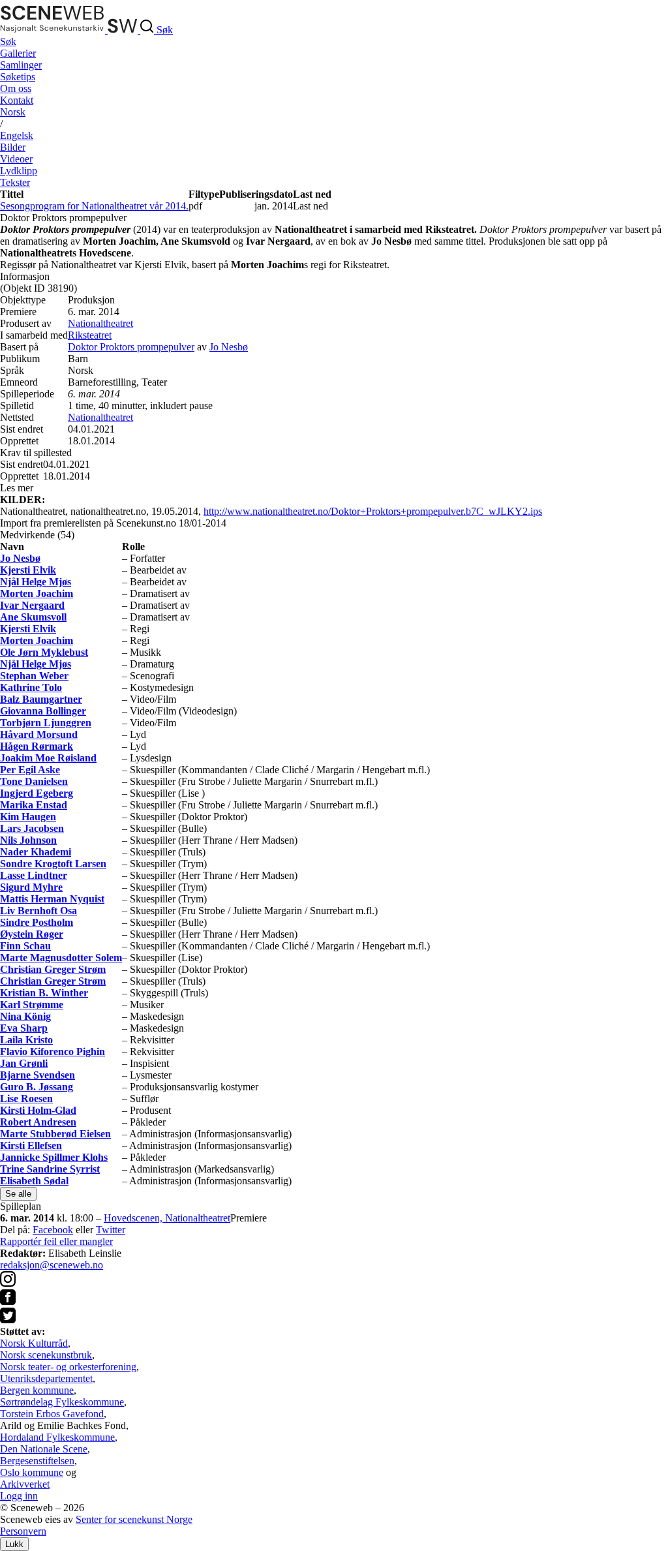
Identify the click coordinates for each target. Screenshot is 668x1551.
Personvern (23, 1531)
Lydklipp (18, 170)
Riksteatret (90, 335)
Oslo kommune (31, 1472)
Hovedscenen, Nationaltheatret (167, 1217)
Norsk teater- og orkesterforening (68, 1366)
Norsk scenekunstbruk (46, 1354)
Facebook (53, 1229)
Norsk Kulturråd (34, 1343)
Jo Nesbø (228, 346)
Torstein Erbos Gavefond (52, 1413)
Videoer (16, 158)
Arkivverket (25, 1484)
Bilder (12, 147)
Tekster (15, 182)
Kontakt (16, 100)
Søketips (17, 76)
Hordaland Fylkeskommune (57, 1437)
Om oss (15, 88)
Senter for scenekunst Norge (134, 1519)
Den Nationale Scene (43, 1448)
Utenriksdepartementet (46, 1378)
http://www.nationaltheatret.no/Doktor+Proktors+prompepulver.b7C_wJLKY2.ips (373, 511)
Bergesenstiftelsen (37, 1460)
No (12, 111)
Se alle (18, 1194)
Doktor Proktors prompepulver (131, 346)
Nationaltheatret (100, 323)
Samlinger (21, 64)
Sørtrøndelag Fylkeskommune (62, 1401)
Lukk (14, 1544)
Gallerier (18, 53)
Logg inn (19, 1495)
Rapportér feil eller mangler (56, 1241)
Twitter (110, 1229)
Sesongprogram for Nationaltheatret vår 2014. (94, 205)
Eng (16, 135)
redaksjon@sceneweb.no (51, 1264)
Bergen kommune (37, 1390)
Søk (8, 41)
